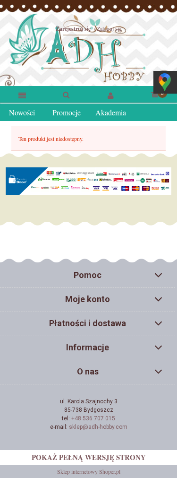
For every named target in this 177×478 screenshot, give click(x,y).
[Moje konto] (111, 94)
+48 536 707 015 (93, 418)
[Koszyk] (155, 93)
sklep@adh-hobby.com (98, 427)
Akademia (110, 112)
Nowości (22, 112)
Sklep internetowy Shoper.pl (88, 471)
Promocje (66, 112)
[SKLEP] (22, 94)
